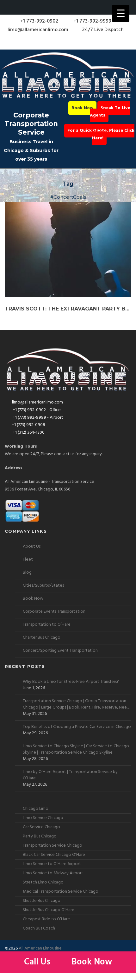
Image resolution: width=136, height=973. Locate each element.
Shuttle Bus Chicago (41, 900)
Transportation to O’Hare (47, 624)
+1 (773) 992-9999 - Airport (37, 417)
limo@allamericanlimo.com (38, 30)
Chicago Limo (35, 808)
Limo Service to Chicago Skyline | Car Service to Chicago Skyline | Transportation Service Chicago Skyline (76, 749)
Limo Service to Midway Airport (53, 873)
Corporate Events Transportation (54, 611)
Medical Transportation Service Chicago (60, 891)
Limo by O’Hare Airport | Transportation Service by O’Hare (70, 775)
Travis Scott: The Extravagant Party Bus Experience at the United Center (68, 309)
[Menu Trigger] (120, 13)
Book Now (82, 108)
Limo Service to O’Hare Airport (52, 864)
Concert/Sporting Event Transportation (60, 650)
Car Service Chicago (41, 827)
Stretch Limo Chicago (43, 882)
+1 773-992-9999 (91, 21)
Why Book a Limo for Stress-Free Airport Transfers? (71, 682)
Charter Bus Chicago (41, 637)
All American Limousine (40, 948)
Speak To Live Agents (110, 111)
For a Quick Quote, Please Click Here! (100, 134)
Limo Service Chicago (43, 818)
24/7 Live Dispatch (103, 30)
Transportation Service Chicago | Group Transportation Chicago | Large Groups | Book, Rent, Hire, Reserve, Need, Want (76, 704)
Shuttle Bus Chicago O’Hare (48, 910)
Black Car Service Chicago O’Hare (54, 854)
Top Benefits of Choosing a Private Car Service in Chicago (77, 727)
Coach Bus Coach (39, 928)
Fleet (28, 559)
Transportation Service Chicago (52, 845)
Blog (27, 572)
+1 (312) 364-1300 (28, 432)
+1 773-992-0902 (38, 21)
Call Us (38, 962)
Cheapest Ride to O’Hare (46, 919)
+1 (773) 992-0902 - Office (36, 410)
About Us (31, 546)
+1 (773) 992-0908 (28, 425)
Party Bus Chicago (40, 836)
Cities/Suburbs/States (43, 585)
